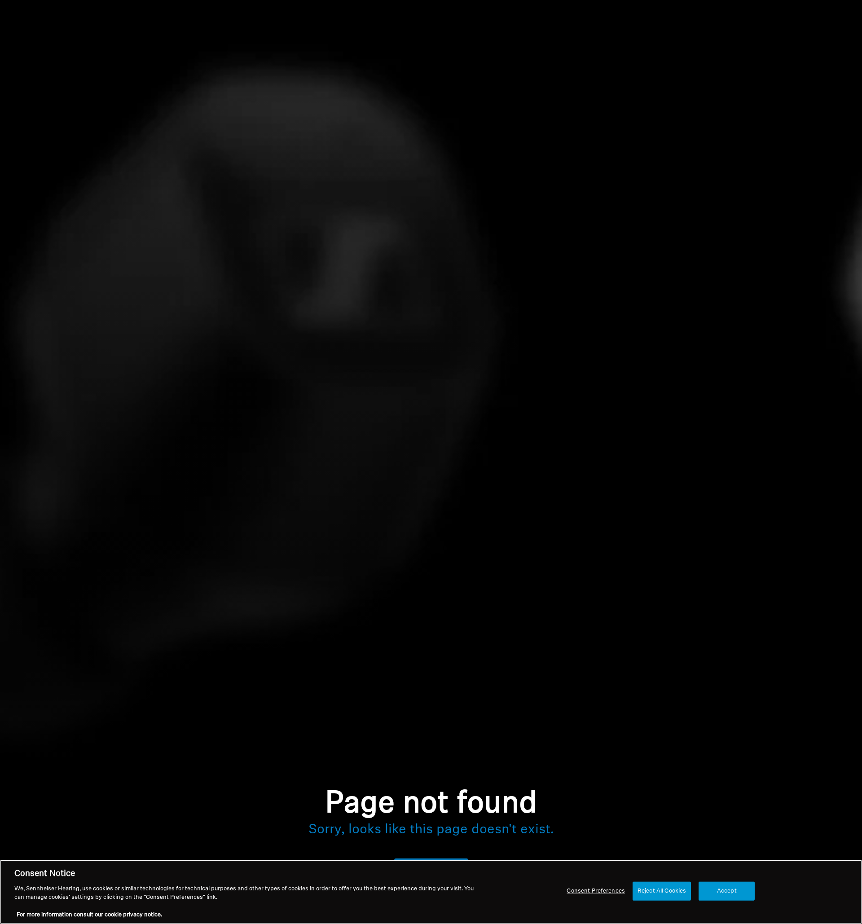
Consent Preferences (596, 891)
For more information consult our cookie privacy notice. (89, 915)
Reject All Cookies (662, 891)
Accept (727, 891)
